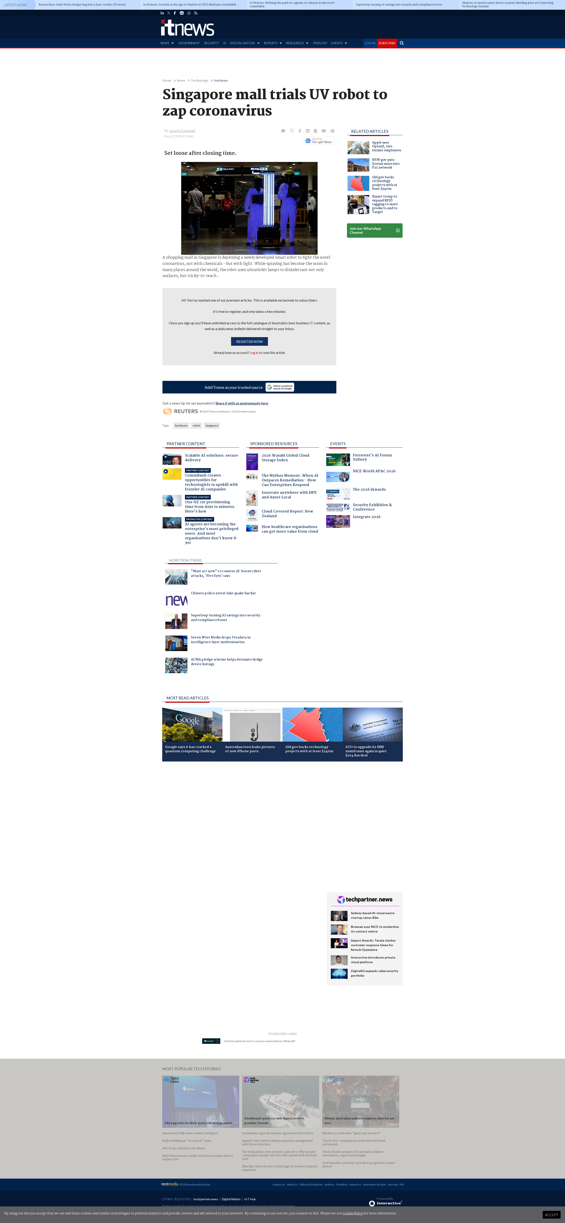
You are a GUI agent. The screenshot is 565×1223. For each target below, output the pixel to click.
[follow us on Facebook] (175, 13)
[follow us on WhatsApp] (189, 13)
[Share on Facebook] (300, 131)
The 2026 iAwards (369, 490)
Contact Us (278, 1184)
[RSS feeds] (195, 13)
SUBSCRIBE (387, 43)
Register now (249, 341)
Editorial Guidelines (311, 1184)
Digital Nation (231, 1199)
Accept (551, 1215)
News (181, 80)
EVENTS (337, 43)
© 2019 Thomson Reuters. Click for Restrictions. (228, 411)
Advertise (355, 1184)
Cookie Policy (353, 1213)
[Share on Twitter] (292, 131)
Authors (329, 1184)
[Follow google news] (318, 140)
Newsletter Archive (374, 1184)
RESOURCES (295, 43)
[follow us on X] (169, 13)
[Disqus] (241, 824)
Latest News (15, 5)
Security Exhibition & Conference (372, 508)
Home (166, 80)
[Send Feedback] (316, 131)
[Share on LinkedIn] (308, 131)
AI (224, 43)
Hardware (221, 80)
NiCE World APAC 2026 (374, 471)
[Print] (332, 131)
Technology (199, 80)
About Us (292, 1184)
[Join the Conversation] (283, 131)
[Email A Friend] (324, 131)
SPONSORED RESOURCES (273, 443)
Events (337, 443)
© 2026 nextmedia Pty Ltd (194, 1184)
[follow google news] (182, 13)
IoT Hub (250, 1199)
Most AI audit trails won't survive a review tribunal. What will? (259, 1041)
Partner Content (186, 443)
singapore (211, 425)
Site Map (393, 1184)
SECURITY (211, 43)
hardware (181, 425)
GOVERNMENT (189, 43)
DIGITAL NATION (242, 43)
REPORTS (270, 43)
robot (196, 425)
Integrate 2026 (366, 517)
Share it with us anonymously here (241, 403)
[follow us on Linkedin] (162, 13)
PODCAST (320, 43)
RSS (401, 1184)
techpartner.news (205, 1199)
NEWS (164, 43)
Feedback (342, 1184)
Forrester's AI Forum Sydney (372, 458)
